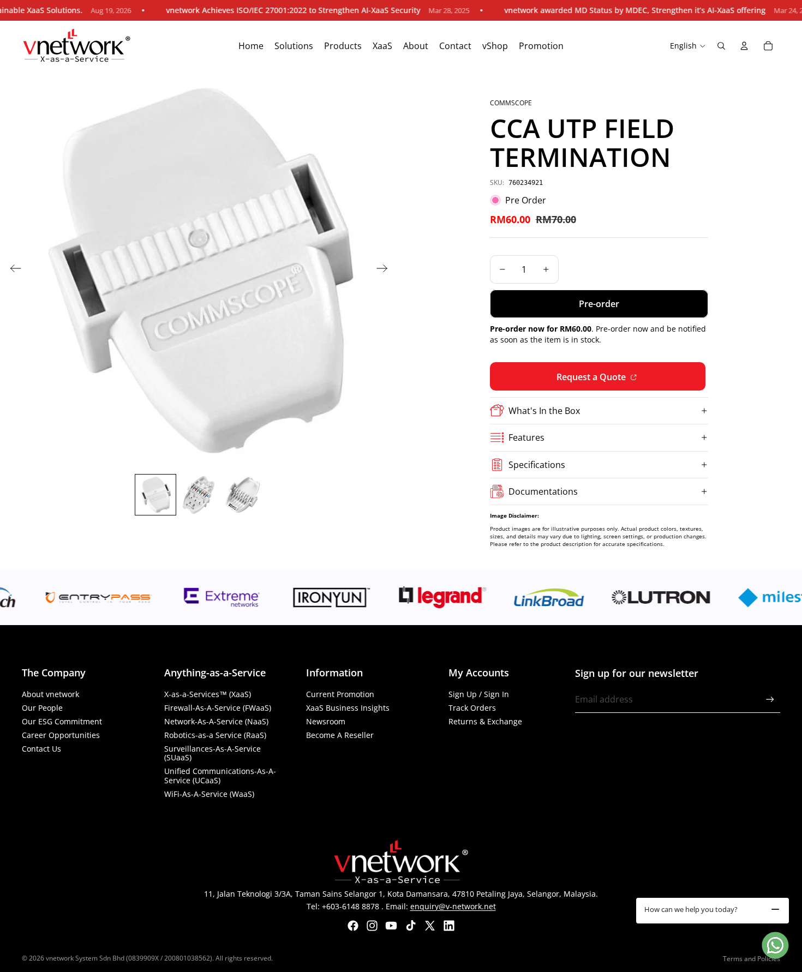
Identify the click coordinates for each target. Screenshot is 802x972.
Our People (42, 708)
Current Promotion (340, 694)
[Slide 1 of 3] (155, 494)
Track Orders (472, 708)
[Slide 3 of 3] (242, 494)
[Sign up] (770, 699)
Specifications (536, 465)
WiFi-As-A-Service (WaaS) (209, 794)
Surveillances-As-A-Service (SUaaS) (212, 753)
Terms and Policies (751, 958)
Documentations (543, 491)
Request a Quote (592, 377)
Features (526, 437)
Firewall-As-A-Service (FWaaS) (217, 708)
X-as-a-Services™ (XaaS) (207, 694)
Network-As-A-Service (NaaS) (216, 721)
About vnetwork (50, 694)
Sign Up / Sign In (478, 694)
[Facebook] (353, 925)
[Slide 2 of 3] (199, 494)
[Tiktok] (410, 925)
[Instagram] (372, 925)
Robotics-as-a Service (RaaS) (215, 735)
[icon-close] (775, 909)
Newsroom (325, 721)
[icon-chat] (775, 945)
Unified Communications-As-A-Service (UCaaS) (220, 775)
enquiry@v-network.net (453, 906)
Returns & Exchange (485, 721)
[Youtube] (391, 925)
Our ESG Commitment (62, 721)
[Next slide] (385, 270)
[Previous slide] (12, 270)
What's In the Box (544, 411)
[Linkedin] (449, 925)
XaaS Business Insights (348, 708)
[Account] (744, 46)
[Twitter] (429, 925)
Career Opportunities (61, 735)
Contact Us (41, 748)
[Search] (721, 46)
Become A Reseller (340, 735)
